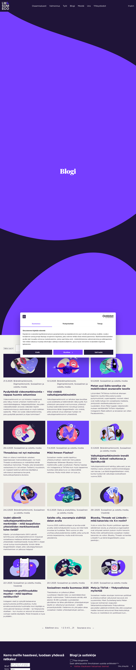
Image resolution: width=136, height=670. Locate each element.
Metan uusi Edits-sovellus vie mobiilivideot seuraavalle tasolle (111, 387)
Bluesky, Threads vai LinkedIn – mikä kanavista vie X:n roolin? (109, 519)
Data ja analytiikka (66, 510)
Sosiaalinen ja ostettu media (114, 381)
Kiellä (37, 352)
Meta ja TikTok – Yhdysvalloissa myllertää (110, 589)
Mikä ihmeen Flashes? (60, 452)
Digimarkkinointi (21, 384)
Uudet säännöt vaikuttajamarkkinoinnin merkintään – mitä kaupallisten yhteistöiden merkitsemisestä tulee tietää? (21, 523)
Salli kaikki (99, 352)
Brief (7, 666)
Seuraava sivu (85, 627)
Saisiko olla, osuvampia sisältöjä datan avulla (66, 519)
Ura (89, 5)
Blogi (72, 5)
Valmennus (54, 5)
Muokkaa (66, 352)
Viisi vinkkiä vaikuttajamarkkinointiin (62, 393)
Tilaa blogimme (80, 660)
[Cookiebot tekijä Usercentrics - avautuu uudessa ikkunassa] (104, 316)
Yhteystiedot (100, 5)
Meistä (81, 5)
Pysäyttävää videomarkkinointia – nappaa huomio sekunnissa (23, 393)
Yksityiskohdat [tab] (68, 323)
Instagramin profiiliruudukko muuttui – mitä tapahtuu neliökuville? (20, 593)
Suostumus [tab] (36, 323)
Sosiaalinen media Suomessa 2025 (68, 587)
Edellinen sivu (50, 627)
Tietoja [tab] (99, 323)
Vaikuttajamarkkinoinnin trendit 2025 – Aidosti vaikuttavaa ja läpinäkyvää (110, 458)
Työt (65, 5)
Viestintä (105, 513)
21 (73, 627)
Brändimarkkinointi (22, 381)
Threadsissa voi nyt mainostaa (21, 452)
